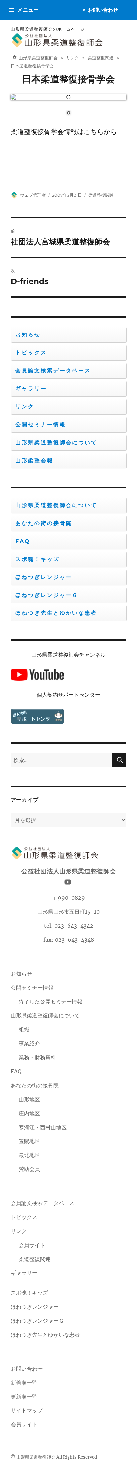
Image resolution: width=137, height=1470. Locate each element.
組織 (24, 1029)
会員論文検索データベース (53, 370)
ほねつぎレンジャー (43, 577)
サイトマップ (27, 1410)
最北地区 (29, 1155)
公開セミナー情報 (40, 424)
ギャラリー (31, 388)
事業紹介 (29, 1043)
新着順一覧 (24, 1382)
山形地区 (29, 1099)
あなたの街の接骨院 (43, 523)
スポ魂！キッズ (37, 559)
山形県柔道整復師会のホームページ (48, 29)
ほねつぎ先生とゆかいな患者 (56, 613)
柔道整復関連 (101, 195)
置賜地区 (29, 1141)
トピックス (31, 352)
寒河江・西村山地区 (43, 1127)
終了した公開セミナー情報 (50, 1001)
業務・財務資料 (37, 1057)
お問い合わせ (103, 10)
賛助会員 (29, 1169)
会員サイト (32, 1245)
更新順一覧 (24, 1396)
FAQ (22, 541)
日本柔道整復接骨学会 (68, 79)
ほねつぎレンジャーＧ (46, 595)
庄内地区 (29, 1113)
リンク (24, 406)
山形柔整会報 (34, 460)
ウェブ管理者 (33, 195)
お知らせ (28, 335)
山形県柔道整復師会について (56, 442)
